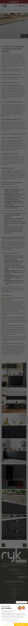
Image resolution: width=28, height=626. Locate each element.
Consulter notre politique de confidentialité (9, 619)
